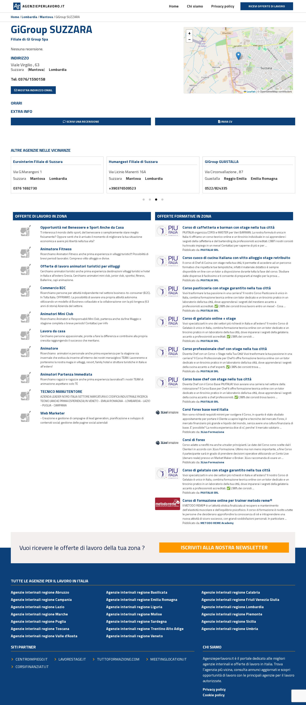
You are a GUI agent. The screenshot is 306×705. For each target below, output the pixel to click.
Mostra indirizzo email (34, 90)
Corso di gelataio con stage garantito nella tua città (226, 470)
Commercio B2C (53, 288)
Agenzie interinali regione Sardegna (136, 621)
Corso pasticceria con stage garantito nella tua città (227, 288)
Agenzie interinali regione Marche (39, 614)
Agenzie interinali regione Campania (41, 599)
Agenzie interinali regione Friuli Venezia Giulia (240, 599)
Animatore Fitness (56, 249)
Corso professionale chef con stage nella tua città (225, 348)
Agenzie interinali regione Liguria (134, 607)
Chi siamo (195, 6)
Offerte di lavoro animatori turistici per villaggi (80, 266)
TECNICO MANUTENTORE (61, 391)
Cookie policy (214, 695)
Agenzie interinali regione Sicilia (229, 621)
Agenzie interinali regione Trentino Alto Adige (145, 628)
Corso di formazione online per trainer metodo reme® (227, 500)
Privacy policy (222, 6)
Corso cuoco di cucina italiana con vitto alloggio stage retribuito (236, 257)
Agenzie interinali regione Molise (134, 614)
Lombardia (29, 17)
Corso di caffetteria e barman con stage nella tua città (229, 227)
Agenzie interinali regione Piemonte (232, 614)
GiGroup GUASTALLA (222, 161)
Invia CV (226, 121)
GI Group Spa (37, 39)
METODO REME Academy (217, 523)
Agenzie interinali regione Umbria (230, 628)
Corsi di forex (194, 439)
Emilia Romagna (264, 178)
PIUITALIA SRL (209, 250)
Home (174, 6)
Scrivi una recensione (82, 121)
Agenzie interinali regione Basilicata (136, 592)
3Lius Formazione (212, 432)
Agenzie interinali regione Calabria (231, 592)
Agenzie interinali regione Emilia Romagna (141, 599)
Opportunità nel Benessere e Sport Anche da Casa (82, 227)
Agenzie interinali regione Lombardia (233, 607)
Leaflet (251, 92)
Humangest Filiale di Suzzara (133, 161)
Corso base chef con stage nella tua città (217, 379)
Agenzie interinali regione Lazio (37, 607)
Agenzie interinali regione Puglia (38, 621)
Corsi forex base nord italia (205, 409)
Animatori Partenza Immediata (66, 374)
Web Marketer (52, 413)
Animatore (49, 348)
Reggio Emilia (235, 178)
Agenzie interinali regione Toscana (40, 628)
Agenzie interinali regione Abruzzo (40, 592)
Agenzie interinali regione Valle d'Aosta (44, 636)
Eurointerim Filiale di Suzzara (38, 161)
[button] (238, 56)
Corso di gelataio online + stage (209, 318)
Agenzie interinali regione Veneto (134, 636)
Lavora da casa (52, 331)
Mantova (46, 17)
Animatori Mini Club (56, 314)
